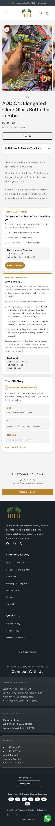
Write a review (27, 492)
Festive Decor (13, 590)
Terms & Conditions (16, 637)
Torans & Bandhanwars (17, 562)
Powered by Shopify (26, 810)
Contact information (29, 819)
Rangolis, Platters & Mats (18, 569)
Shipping (5, 127)
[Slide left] (20, 97)
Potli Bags (11, 576)
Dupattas (10, 597)
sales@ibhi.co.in (11, 755)
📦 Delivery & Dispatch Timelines (23, 148)
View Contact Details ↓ (28, 652)
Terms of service (28, 815)
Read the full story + (15, 447)
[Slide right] (34, 97)
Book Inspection (15, 265)
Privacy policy (13, 815)
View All (10, 604)
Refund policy (42, 810)
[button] (6, 13)
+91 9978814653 (11, 747)
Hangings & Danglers (16, 583)
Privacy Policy (13, 623)
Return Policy (12, 630)
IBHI (16, 810)
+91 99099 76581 (12, 751)
